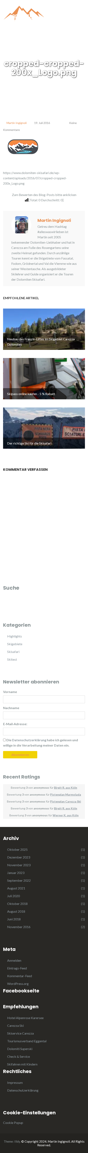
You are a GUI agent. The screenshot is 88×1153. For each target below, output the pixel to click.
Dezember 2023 (18, 857)
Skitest (12, 659)
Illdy (17, 1141)
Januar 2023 (15, 873)
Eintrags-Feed (17, 968)
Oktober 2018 (17, 904)
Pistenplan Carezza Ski (65, 801)
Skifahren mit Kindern (22, 1064)
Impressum (15, 1082)
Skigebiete (14, 644)
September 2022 (19, 880)
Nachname (11, 708)
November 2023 (18, 865)
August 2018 (16, 911)
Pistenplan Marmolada (65, 794)
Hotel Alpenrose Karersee (25, 1018)
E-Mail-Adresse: (15, 724)
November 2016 (18, 927)
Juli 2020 (13, 896)
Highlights (14, 636)
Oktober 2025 (17, 849)
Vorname (10, 692)
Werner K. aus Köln (66, 815)
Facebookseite (21, 991)
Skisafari (13, 652)
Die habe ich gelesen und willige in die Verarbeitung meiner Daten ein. (40, 742)
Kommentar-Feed (19, 976)
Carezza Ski (15, 1025)
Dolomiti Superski (19, 1049)
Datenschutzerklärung (22, 1090)
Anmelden (14, 960)
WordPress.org (18, 983)
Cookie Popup (13, 1123)
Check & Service (18, 1056)
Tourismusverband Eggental (26, 1041)
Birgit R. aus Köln (65, 787)
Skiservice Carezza (20, 1033)
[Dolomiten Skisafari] (23, 16)
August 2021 (16, 888)
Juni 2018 (14, 919)
